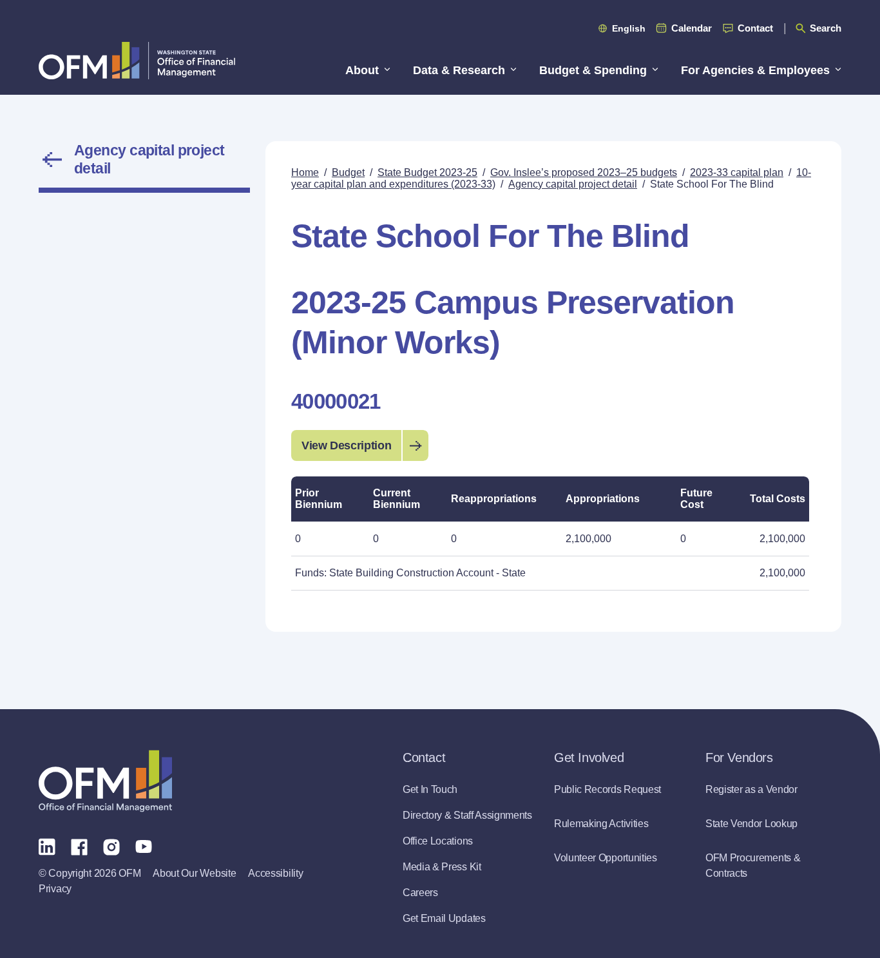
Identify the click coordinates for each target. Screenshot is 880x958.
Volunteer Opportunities (605, 857)
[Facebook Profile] (79, 846)
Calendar (691, 28)
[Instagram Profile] (111, 846)
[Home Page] (105, 781)
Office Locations (438, 841)
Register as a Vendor (751, 789)
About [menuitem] (362, 70)
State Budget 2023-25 (427, 172)
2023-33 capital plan (736, 172)
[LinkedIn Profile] (47, 846)
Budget (348, 172)
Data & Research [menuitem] (459, 70)
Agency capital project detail (149, 159)
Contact (755, 28)
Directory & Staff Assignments (467, 815)
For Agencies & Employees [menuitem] (755, 70)
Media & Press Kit (442, 866)
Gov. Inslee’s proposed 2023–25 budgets (583, 172)
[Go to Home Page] (137, 60)
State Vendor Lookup (751, 823)
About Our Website (194, 873)
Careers (420, 892)
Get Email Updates (444, 918)
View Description (346, 445)
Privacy (55, 888)
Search (825, 28)
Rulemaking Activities (601, 823)
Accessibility (275, 873)
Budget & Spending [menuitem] (593, 70)
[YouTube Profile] (143, 846)
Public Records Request (607, 789)
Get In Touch (430, 789)
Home (305, 172)
